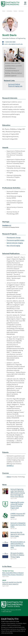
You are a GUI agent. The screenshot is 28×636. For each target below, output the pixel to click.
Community (9, 11)
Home (3, 11)
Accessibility (19, 623)
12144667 (9, 465)
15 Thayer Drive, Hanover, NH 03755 (11, 610)
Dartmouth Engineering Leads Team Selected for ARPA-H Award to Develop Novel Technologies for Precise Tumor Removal (17, 493)
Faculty (15, 11)
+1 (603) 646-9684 (9, 42)
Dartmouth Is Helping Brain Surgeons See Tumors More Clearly (18, 524)
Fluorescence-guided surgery (15, 240)
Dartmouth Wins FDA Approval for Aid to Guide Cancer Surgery (17, 534)
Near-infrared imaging (13, 245)
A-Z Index (3, 623)
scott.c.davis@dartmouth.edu (13, 44)
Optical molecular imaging (15, 243)
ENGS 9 (9, 477)
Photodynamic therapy (14, 237)
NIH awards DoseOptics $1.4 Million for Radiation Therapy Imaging (17, 555)
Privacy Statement (11, 623)
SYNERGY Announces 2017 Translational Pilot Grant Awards (17, 515)
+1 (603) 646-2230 (6, 611)
